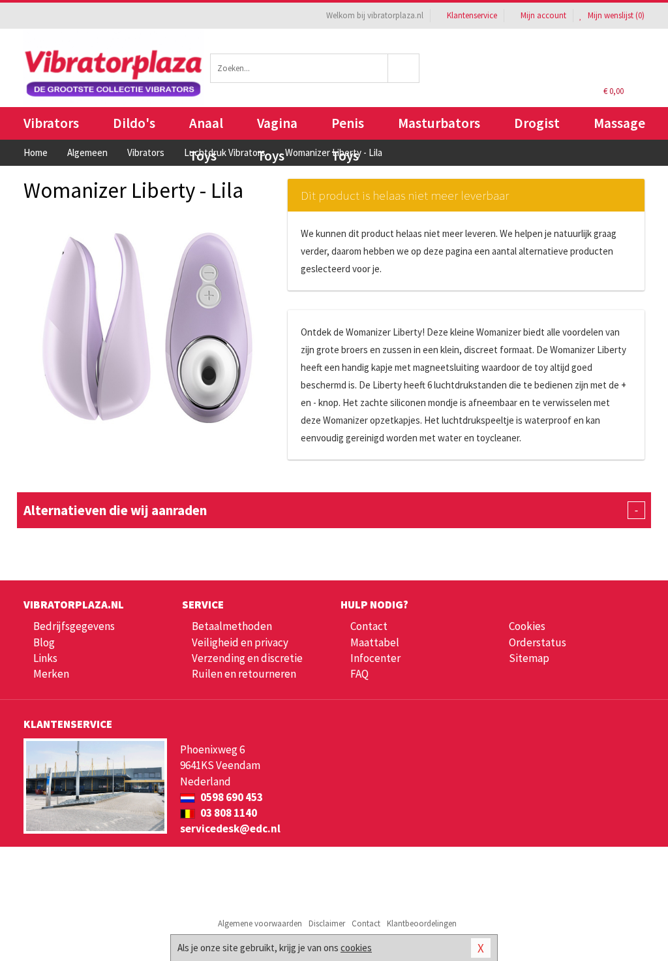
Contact (368, 626)
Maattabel (374, 642)
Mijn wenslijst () (615, 15)
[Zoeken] (403, 68)
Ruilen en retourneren (244, 674)
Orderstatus (537, 642)
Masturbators (439, 123)
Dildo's (134, 123)
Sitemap (529, 658)
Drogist (537, 123)
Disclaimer (327, 923)
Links (45, 658)
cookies (356, 947)
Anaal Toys (206, 127)
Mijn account (543, 15)
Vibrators (51, 123)
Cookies (527, 626)
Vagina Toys (277, 127)
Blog (44, 642)
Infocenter (375, 658)
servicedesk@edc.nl (230, 828)
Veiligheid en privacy (240, 642)
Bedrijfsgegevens (74, 626)
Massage (619, 123)
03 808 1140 (227, 813)
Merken (51, 674)
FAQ (359, 674)
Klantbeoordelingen (422, 923)
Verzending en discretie (247, 658)
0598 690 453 (230, 797)
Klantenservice (472, 15)
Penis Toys (347, 127)
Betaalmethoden (232, 626)
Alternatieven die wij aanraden (330, 510)
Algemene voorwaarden (260, 923)
